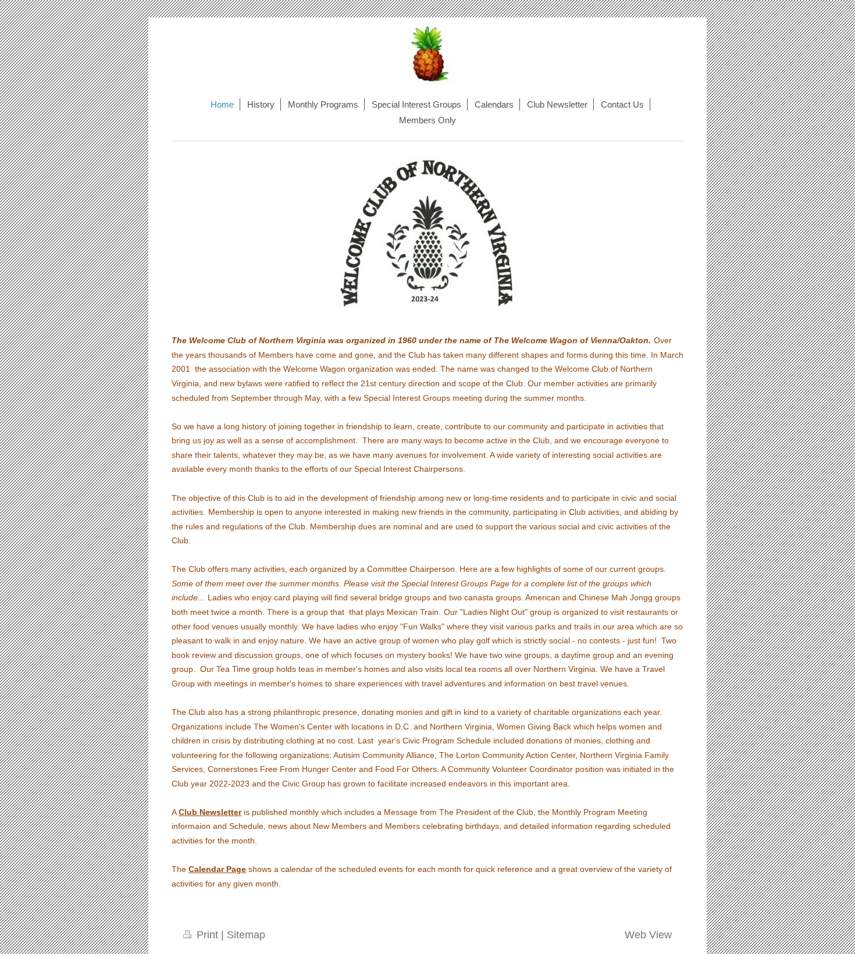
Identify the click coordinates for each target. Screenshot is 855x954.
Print (207, 935)
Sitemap (246, 935)
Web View (648, 935)
